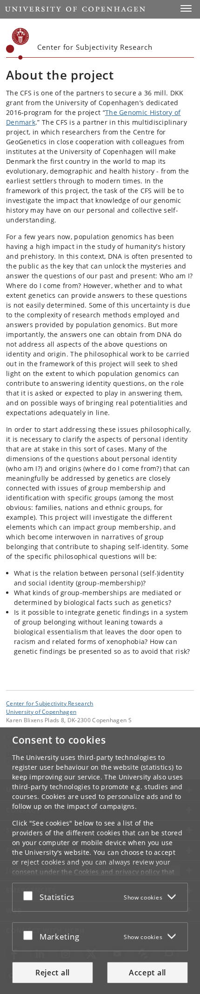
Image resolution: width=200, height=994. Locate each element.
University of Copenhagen (41, 711)
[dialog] (100, 860)
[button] (186, 8)
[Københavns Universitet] (17, 44)
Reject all (52, 972)
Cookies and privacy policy (117, 871)
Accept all (147, 972)
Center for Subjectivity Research (49, 703)
